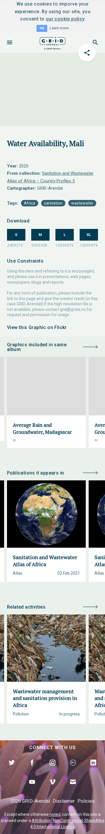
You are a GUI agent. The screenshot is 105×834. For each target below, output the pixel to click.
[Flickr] (73, 769)
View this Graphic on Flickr (37, 327)
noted (55, 814)
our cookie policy (65, 19)
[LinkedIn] (93, 769)
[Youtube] (32, 788)
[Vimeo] (52, 788)
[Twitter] (11, 769)
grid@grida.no (73, 309)
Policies (86, 801)
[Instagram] (52, 769)
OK (42, 28)
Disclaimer (64, 801)
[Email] (73, 788)
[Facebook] (32, 769)
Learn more (59, 28)
